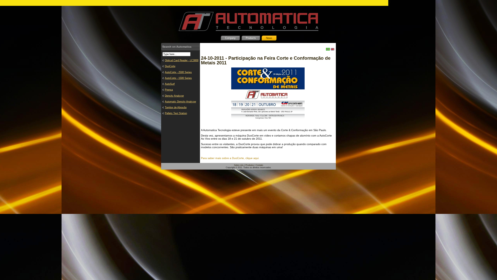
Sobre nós (239, 165)
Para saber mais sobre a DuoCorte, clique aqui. (230, 158)
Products (251, 38)
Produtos (249, 165)
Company (230, 38)
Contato (259, 165)
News (269, 38)
